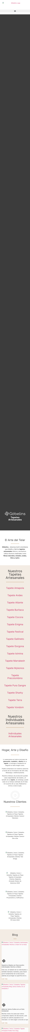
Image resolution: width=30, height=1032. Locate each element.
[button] (15, 11)
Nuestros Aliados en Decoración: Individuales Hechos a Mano (13, 966)
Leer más (4, 979)
